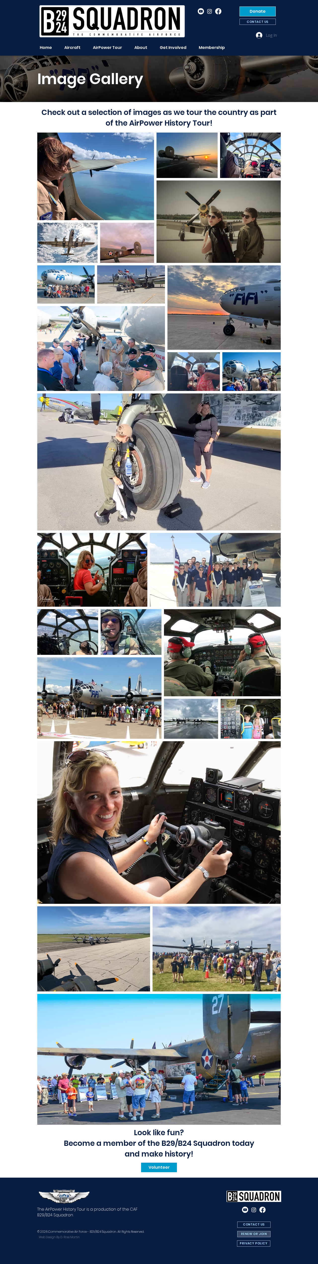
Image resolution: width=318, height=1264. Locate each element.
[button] (141, 47)
